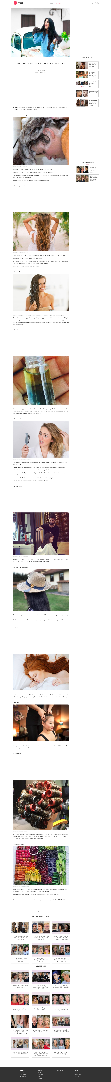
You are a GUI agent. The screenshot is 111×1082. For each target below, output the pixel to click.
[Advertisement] (41, 90)
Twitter (39, 1076)
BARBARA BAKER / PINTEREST (23, 166)
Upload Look (23, 1072)
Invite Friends (23, 1076)
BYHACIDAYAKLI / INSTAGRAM (23, 556)
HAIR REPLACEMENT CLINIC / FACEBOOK (25, 459)
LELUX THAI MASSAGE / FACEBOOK (24, 742)
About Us (77, 1072)
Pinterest (40, 1078)
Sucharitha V (41, 70)
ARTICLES (58, 3)
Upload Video (23, 1074)
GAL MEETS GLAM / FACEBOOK (23, 252)
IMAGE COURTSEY (40, 58)
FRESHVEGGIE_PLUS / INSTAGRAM (24, 886)
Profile (97, 3)
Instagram (40, 1074)
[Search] (92, 3)
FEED (51, 3)
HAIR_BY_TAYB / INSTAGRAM (23, 831)
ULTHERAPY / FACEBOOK (22, 691)
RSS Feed (77, 1076)
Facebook (40, 1072)
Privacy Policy (78, 1074)
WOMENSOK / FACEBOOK (22, 312)
